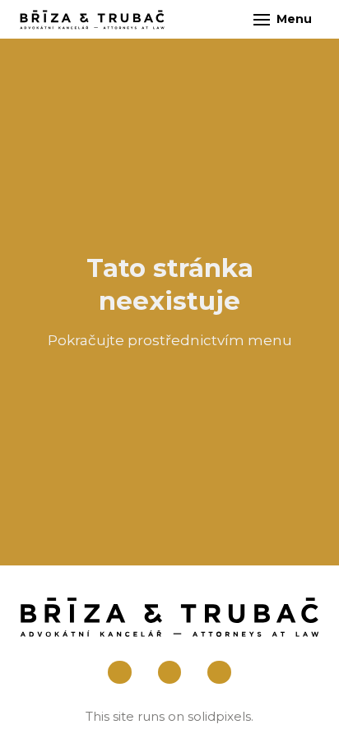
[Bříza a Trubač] (92, 20)
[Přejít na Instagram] (170, 673)
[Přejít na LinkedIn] (219, 673)
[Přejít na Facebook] (120, 673)
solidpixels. (220, 716)
